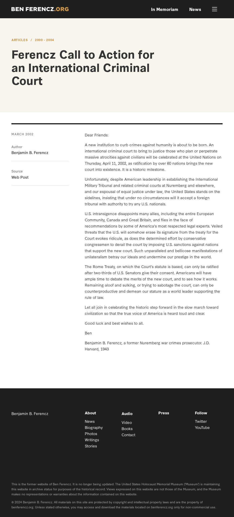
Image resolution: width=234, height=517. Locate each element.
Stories (91, 445)
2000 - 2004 (44, 39)
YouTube (202, 427)
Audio (127, 413)
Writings (92, 439)
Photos (91, 433)
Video (127, 422)
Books (127, 428)
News (90, 421)
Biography (94, 427)
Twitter (201, 421)
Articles (19, 39)
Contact (128, 434)
